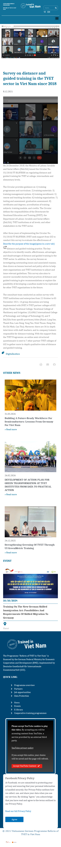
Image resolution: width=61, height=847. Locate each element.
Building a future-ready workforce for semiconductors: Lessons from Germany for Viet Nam (29, 422)
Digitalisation (13, 353)
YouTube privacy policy (22, 748)
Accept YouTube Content (24, 766)
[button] (56, 18)
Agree (14, 819)
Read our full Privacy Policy (18, 811)
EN (48, 12)
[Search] (55, 8)
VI (45, 12)
